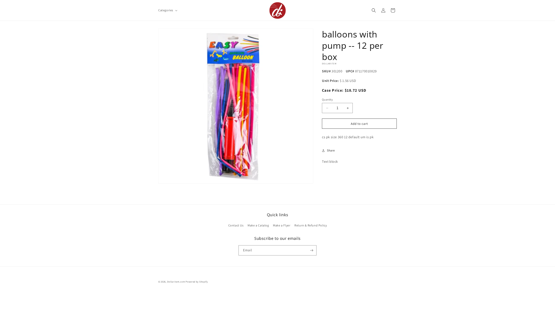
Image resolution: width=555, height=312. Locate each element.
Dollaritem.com (176, 281)
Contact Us (236, 225)
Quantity (327, 99)
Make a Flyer (281, 225)
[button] (167, 10)
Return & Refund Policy (310, 225)
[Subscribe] (311, 250)
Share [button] (331, 150)
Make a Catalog (258, 225)
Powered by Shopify (197, 281)
